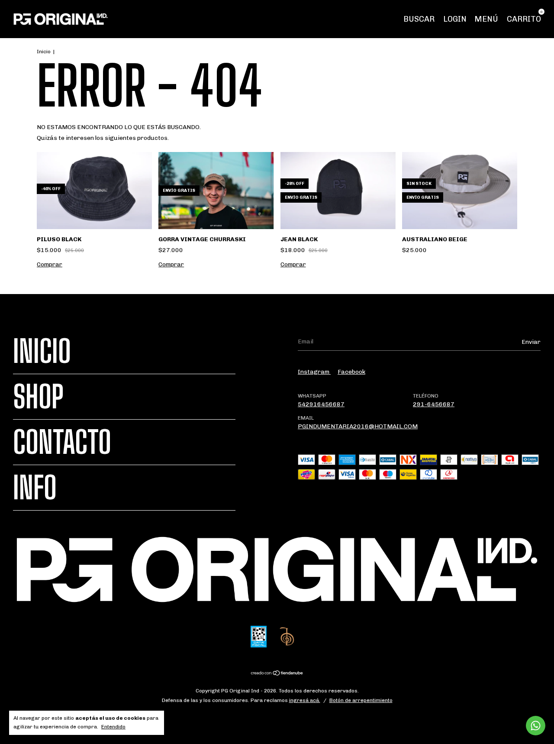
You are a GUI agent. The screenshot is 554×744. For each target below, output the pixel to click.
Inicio (44, 52)
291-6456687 (433, 404)
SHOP (38, 396)
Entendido (113, 727)
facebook (351, 371)
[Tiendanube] (277, 674)
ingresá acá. (304, 700)
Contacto (62, 442)
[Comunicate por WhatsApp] (535, 725)
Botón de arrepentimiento (361, 700)
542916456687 (321, 404)
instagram (314, 371)
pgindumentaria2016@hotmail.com (358, 426)
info (35, 487)
